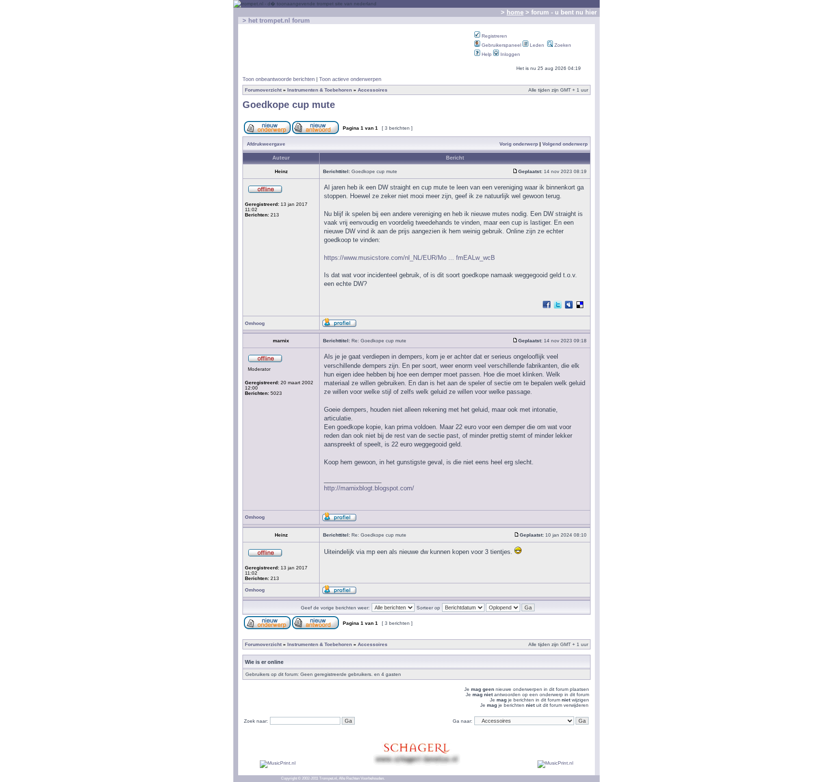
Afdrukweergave (266, 144)
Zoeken (562, 45)
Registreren (493, 36)
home (515, 12)
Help (486, 54)
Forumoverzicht (263, 90)
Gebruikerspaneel (500, 45)
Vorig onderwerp (518, 144)
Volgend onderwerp (565, 144)
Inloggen (509, 54)
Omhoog (255, 323)
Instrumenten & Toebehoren (319, 90)
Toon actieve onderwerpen (350, 79)
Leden (536, 45)
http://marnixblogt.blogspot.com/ (369, 488)
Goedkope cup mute (288, 104)
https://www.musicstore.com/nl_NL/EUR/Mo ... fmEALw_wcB (409, 257)
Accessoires (373, 90)
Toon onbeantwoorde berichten (278, 79)
